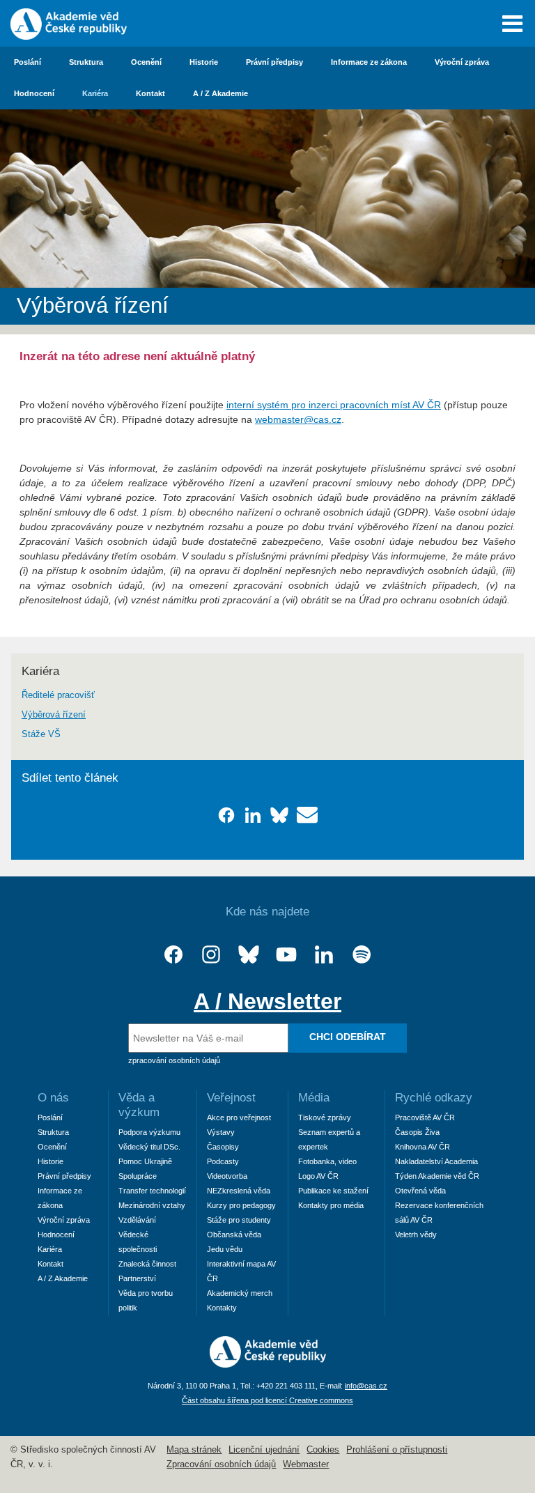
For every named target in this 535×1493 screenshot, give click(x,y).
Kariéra (95, 93)
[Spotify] (361, 954)
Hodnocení (34, 93)
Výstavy (221, 1132)
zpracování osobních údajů (174, 1060)
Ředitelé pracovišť (58, 695)
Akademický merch (239, 1293)
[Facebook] (173, 954)
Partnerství (137, 1278)
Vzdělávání (137, 1220)
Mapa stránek (194, 1450)
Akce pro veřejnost (239, 1117)
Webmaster (306, 1464)
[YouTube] (286, 954)
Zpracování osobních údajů (221, 1464)
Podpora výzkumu (149, 1132)
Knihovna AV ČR (422, 1147)
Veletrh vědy (416, 1234)
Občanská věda (234, 1234)
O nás (53, 1097)
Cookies (323, 1450)
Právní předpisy (274, 62)
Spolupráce (137, 1176)
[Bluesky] (248, 954)
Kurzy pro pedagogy (241, 1205)
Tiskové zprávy (324, 1117)
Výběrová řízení (54, 715)
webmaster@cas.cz (298, 419)
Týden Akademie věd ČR (437, 1176)
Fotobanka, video (327, 1161)
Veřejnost (231, 1097)
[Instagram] (211, 954)
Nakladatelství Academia (436, 1161)
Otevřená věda (420, 1190)
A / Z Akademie (220, 93)
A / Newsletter (267, 1001)
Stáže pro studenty (239, 1220)
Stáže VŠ (41, 734)
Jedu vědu (224, 1249)
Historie (203, 62)
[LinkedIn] (323, 954)
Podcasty (223, 1161)
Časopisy (223, 1147)
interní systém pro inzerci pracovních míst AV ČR (333, 404)
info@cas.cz (366, 1386)
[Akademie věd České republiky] (268, 1364)
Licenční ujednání (264, 1450)
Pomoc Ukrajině (145, 1161)
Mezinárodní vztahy (151, 1205)
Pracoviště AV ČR (425, 1117)
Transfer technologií (152, 1190)
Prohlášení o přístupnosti (396, 1450)
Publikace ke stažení (333, 1190)
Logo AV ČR (318, 1176)
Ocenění (146, 62)
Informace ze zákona (369, 62)
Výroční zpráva (462, 62)
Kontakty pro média (331, 1205)
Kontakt (150, 93)
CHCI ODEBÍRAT (347, 1036)
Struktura (86, 62)
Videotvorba (227, 1176)
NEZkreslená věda (238, 1190)
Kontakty (222, 1308)
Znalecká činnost (147, 1264)
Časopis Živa (417, 1132)
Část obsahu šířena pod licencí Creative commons (267, 1400)
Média (313, 1097)
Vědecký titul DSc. (149, 1147)
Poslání (27, 62)
